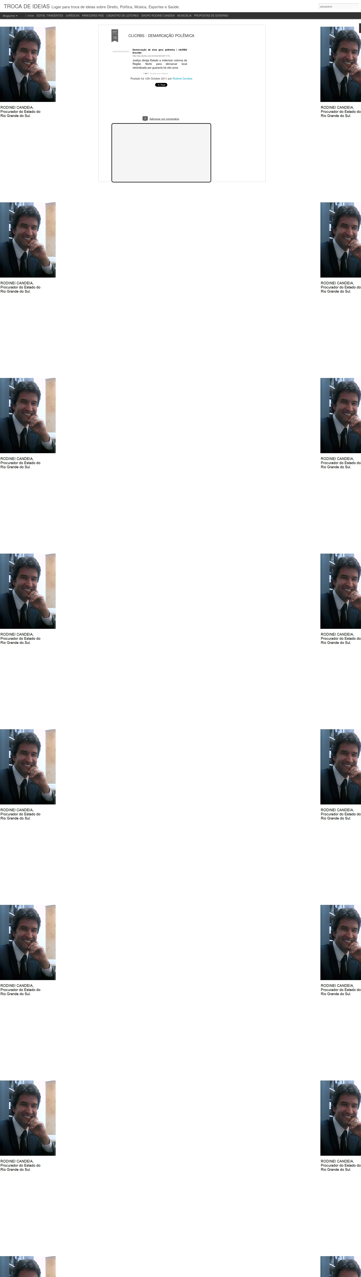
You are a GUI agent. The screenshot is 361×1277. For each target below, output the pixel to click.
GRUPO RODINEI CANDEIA (158, 15)
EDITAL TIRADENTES (50, 15)
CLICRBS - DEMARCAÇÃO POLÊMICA (161, 35)
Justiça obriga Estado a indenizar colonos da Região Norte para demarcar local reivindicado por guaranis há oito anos (160, 63)
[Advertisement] (232, 88)
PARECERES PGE (93, 15)
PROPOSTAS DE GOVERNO (211, 15)
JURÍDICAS (72, 15)
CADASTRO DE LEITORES (122, 15)
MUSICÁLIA (184, 15)
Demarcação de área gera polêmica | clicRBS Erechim (160, 51)
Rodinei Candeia (182, 78)
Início (31, 15)
